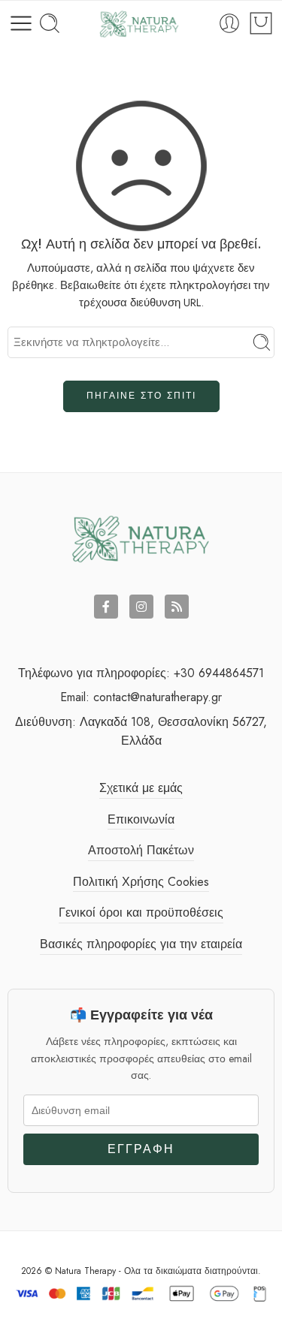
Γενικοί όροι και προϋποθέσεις (141, 912)
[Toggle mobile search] (49, 23)
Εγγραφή (141, 1149)
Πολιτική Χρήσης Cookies (141, 881)
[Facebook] (106, 607)
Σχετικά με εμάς (141, 788)
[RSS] (177, 607)
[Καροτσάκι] (260, 23)
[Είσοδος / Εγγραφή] (229, 23)
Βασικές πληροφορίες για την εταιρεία (141, 944)
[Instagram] (141, 607)
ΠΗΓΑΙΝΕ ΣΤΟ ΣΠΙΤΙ (141, 395)
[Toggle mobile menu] (21, 23)
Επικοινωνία (141, 819)
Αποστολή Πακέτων (141, 850)
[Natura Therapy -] (139, 24)
